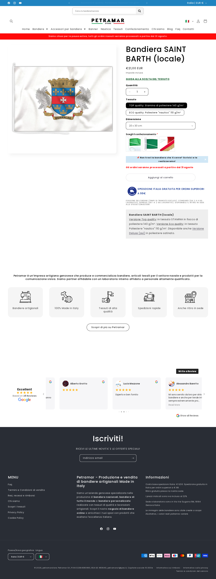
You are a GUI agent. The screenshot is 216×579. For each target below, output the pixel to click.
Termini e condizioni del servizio (192, 571)
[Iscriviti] (132, 458)
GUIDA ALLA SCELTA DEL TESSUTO (147, 79)
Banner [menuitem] (93, 29)
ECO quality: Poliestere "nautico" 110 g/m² (155, 112)
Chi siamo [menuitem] (158, 29)
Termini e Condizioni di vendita (26, 490)
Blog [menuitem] (170, 29)
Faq (10, 484)
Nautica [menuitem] (106, 29)
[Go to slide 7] (128, 411)
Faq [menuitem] (177, 29)
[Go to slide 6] (126, 411)
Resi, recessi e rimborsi (21, 495)
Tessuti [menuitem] (118, 29)
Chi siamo (14, 501)
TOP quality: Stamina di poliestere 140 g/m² (156, 105)
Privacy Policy (16, 512)
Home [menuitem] (26, 29)
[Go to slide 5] (123, 411)
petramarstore (50, 567)
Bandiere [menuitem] (38, 29)
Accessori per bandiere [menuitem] (66, 29)
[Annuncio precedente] (69, 3)
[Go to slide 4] (121, 411)
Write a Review (187, 371)
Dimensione (133, 119)
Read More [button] (161, 404)
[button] (11, 21)
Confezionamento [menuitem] (137, 29)
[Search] (139, 11)
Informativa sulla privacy (195, 567)
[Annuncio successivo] (146, 3)
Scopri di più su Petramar (108, 327)
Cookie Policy (16, 517)
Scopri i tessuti (16, 506)
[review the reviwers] (90, 382)
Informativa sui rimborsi (168, 567)
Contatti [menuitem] (188, 29)
